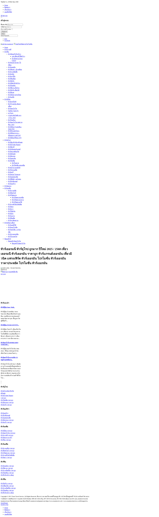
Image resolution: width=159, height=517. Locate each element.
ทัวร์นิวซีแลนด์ (5, 415)
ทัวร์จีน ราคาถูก (6, 440)
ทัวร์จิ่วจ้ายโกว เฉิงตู (7, 475)
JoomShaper (4, 503)
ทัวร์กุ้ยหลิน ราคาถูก (7, 473)
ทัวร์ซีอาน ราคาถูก (7, 468)
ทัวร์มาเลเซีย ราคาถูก (8, 448)
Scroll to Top (4, 504)
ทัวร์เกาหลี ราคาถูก (7, 435)
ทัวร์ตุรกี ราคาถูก (6, 405)
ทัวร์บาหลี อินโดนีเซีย (7, 455)
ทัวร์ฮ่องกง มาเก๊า (6, 437)
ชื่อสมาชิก (4, 24)
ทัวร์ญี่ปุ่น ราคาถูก (6, 430)
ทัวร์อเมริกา (4, 413)
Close (3, 33)
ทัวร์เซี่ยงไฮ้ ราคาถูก (7, 486)
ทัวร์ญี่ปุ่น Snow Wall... (8, 307)
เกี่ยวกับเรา (7, 9)
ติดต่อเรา (7, 7)
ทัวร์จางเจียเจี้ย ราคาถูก (8, 470)
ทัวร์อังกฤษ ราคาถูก (7, 402)
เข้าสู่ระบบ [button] (4, 15)
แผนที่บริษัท (8, 12)
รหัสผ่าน (3, 27)
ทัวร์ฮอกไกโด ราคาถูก (8, 433)
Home (6, 5)
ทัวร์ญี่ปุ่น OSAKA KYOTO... (10, 325)
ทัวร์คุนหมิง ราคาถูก (7, 466)
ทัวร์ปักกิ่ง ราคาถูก (7, 483)
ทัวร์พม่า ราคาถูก (6, 457)
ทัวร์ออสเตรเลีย (6, 418)
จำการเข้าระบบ (6, 29)
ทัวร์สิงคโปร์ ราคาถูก (7, 450)
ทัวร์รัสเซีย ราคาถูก (7, 400)
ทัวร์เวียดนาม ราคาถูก (8, 453)
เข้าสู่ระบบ (4, 31)
